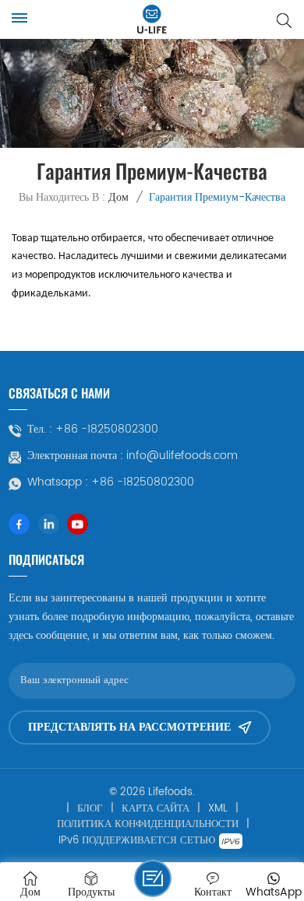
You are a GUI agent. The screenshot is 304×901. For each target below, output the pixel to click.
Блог (90, 809)
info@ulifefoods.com (182, 456)
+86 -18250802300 (106, 429)
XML (218, 809)
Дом (118, 197)
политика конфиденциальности (148, 825)
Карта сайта (155, 809)
